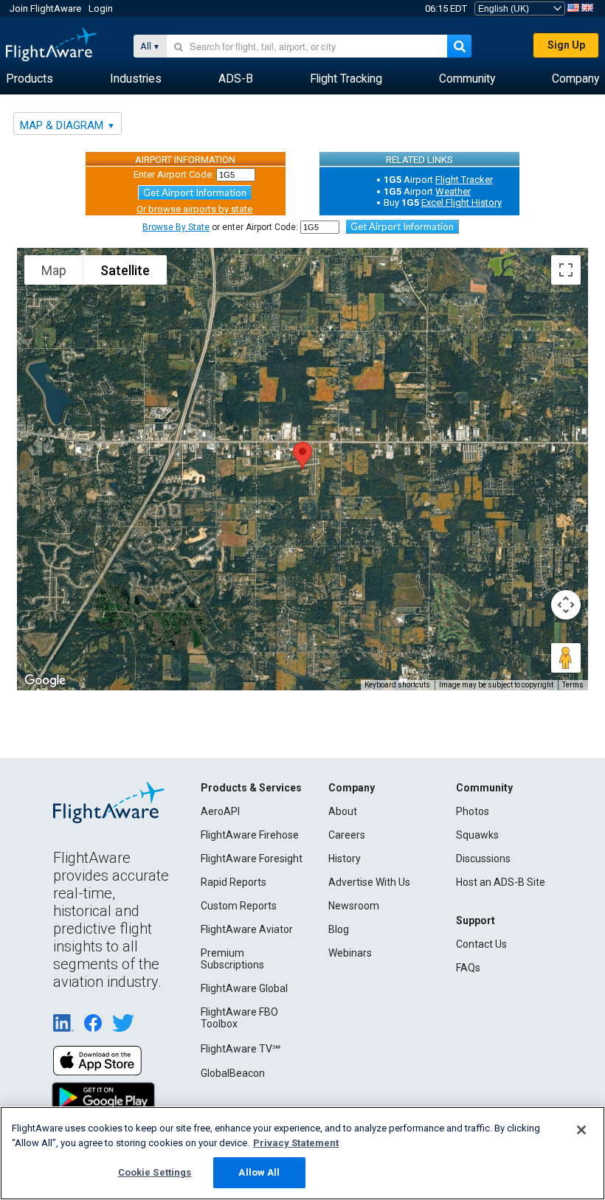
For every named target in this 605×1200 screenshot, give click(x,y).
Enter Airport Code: (174, 174)
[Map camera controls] (566, 605)
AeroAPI (220, 811)
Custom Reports (239, 906)
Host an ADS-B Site (500, 882)
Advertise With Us (369, 882)
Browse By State (176, 227)
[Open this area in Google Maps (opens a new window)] (45, 680)
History (344, 858)
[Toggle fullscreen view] (566, 270)
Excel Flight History (461, 202)
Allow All (259, 1172)
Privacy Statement (296, 1142)
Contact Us (481, 944)
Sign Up (566, 45)
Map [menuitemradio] (53, 270)
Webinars (350, 953)
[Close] (581, 1130)
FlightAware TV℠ (240, 1049)
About (342, 811)
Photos (472, 811)
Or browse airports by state (194, 209)
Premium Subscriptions (232, 959)
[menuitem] (29, 78)
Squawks (477, 835)
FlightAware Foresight (251, 858)
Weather (453, 191)
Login (101, 8)
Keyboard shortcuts (397, 685)
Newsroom (353, 906)
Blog (338, 929)
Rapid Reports (233, 882)
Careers (346, 835)
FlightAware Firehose (250, 835)
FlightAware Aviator (247, 929)
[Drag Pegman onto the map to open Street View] (566, 658)
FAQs (468, 968)
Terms (573, 685)
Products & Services (251, 788)
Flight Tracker (464, 179)
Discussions (483, 858)
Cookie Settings (155, 1172)
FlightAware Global (244, 988)
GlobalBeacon (233, 1073)
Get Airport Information (194, 192)
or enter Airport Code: (220, 227)
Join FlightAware (45, 8)
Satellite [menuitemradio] (125, 270)
